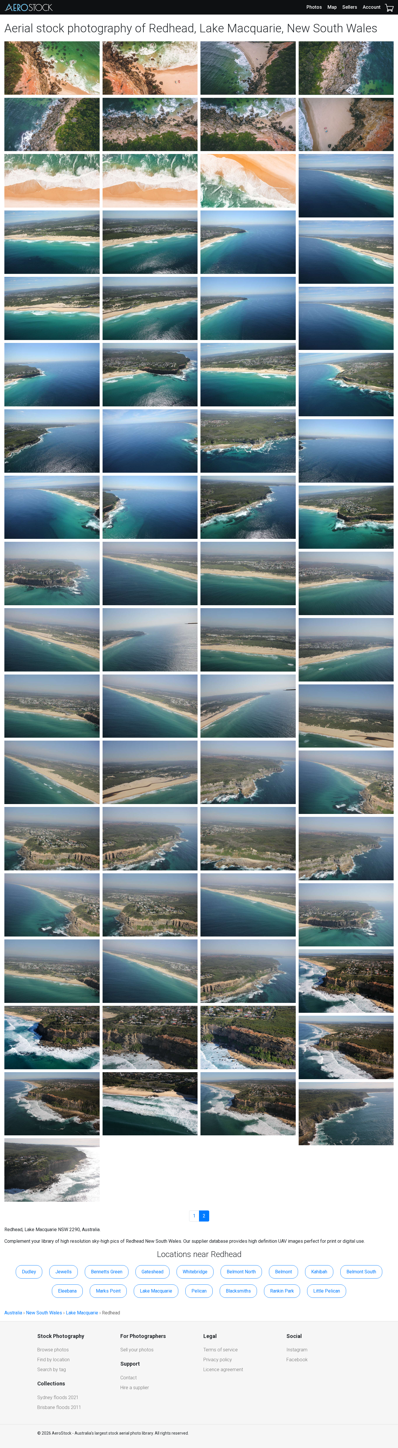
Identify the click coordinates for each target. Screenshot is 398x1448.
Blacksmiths (238, 1291)
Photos (314, 7)
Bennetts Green (106, 1271)
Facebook (297, 1359)
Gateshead (152, 1271)
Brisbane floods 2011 (59, 1407)
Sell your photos (137, 1350)
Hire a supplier (134, 1387)
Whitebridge (195, 1271)
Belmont (283, 1271)
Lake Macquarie (156, 1291)
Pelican (199, 1291)
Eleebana (67, 1291)
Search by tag (51, 1369)
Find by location (53, 1359)
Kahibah (319, 1271)
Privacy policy (217, 1359)
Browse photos (53, 1350)
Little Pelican (326, 1291)
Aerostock (28, 7)
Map (332, 7)
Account (372, 7)
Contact (128, 1377)
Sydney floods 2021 (58, 1397)
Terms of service (220, 1350)
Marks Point (108, 1291)
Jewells (63, 1271)
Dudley (29, 1271)
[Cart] (389, 7)
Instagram (296, 1350)
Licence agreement (223, 1369)
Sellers (349, 7)
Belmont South (361, 1271)
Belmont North (241, 1271)
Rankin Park (282, 1291)
